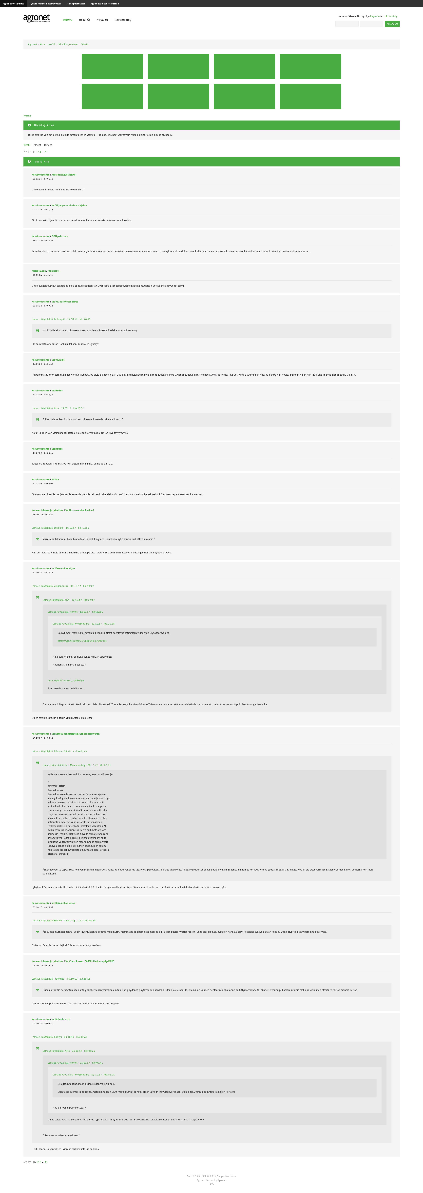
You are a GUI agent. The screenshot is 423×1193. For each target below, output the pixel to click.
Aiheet (37, 144)
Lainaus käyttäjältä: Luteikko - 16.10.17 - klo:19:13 (60, 527)
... (43, 151)
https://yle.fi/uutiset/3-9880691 (66, 680)
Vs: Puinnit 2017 (61, 1019)
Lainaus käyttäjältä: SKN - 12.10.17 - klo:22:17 (69, 599)
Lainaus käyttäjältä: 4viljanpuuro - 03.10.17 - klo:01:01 (84, 1074)
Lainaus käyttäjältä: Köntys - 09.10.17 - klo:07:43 (59, 751)
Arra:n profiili (47, 44)
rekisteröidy (390, 16)
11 (46, 151)
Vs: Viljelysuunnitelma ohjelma (69, 205)
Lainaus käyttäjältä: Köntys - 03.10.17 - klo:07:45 (75, 1062)
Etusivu (67, 19)
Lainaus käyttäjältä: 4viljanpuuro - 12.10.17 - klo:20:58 (84, 623)
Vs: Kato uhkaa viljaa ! (64, 568)
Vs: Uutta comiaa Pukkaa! (79, 510)
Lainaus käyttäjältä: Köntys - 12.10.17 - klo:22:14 (75, 611)
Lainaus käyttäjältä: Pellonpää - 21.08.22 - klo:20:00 (61, 319)
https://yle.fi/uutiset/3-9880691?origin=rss (82, 640)
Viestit (84, 44)
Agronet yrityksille (13, 3)
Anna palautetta (76, 3)
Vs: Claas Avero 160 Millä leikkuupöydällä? (89, 961)
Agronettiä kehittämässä (105, 3)
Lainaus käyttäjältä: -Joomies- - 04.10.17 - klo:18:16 (61, 978)
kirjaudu (375, 16)
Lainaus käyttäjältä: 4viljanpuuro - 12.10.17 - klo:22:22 (63, 586)
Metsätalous (39, 270)
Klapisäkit (53, 270)
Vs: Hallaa (57, 390)
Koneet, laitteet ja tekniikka (47, 510)
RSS (212, 1184)
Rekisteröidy (123, 19)
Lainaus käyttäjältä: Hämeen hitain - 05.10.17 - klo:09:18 (64, 920)
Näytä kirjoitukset (68, 44)
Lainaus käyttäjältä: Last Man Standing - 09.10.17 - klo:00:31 (77, 765)
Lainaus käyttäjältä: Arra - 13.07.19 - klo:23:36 (58, 408)
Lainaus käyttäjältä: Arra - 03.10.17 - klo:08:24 (69, 1050)
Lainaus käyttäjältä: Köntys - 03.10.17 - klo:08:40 (59, 1036)
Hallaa (55, 479)
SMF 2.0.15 (193, 1176)
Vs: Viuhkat (58, 359)
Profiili (27, 115)
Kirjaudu (102, 19)
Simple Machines (226, 1176)
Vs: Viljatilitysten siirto (65, 301)
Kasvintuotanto (41, 174)
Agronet (32, 44)
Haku (82, 19)
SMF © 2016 (209, 1176)
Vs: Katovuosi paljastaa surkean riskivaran (76, 733)
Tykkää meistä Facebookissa (45, 3)
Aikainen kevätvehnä (64, 174)
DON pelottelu (60, 236)
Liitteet (48, 144)
